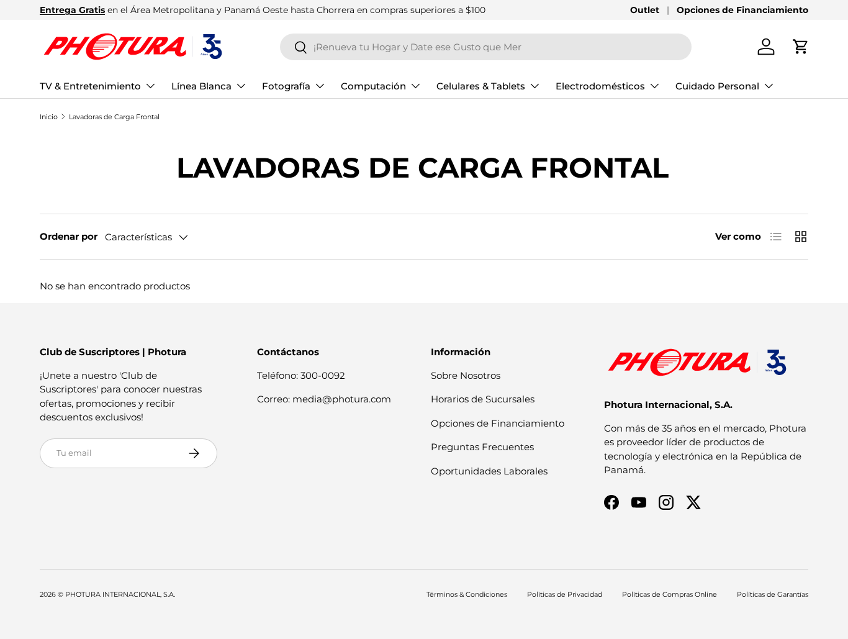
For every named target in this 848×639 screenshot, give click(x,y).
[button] (800, 46)
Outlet (644, 10)
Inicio (49, 116)
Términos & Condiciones (466, 594)
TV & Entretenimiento (90, 86)
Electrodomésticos (600, 86)
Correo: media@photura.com (324, 399)
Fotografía (286, 86)
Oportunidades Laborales (489, 471)
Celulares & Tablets (480, 86)
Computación (373, 86)
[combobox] (486, 47)
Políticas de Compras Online (669, 594)
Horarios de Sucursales (483, 399)
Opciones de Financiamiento (742, 10)
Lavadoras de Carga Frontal (114, 116)
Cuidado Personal (717, 86)
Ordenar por (68, 236)
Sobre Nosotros (465, 375)
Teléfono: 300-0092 (301, 375)
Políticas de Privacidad (564, 594)
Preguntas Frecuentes (482, 447)
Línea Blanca (201, 86)
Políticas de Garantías (772, 594)
